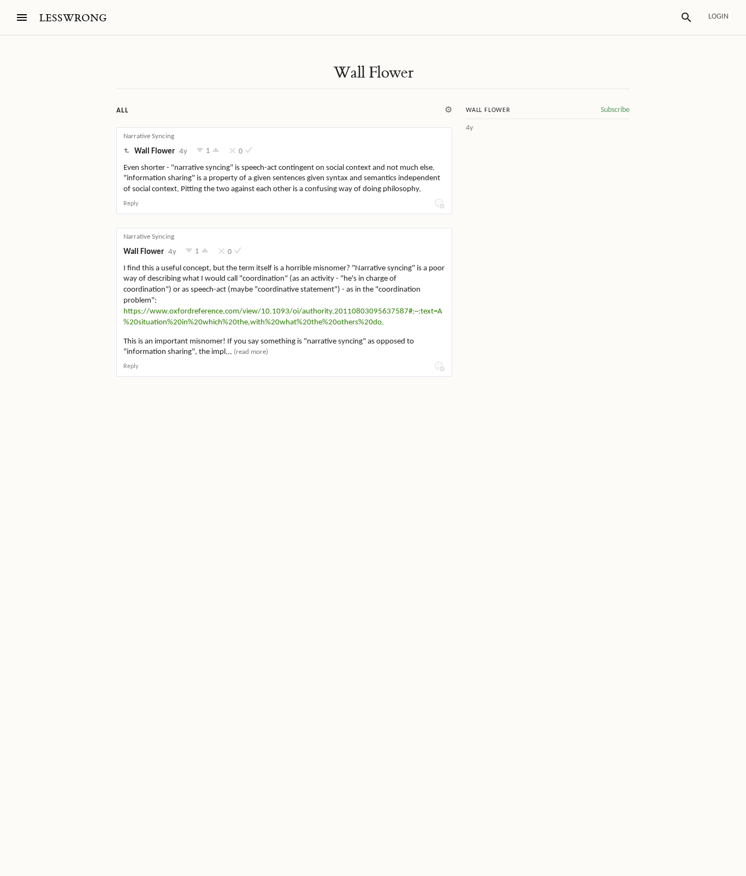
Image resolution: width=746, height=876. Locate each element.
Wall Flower (373, 72)
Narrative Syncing (148, 136)
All (122, 110)
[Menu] (22, 17)
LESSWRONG (72, 18)
